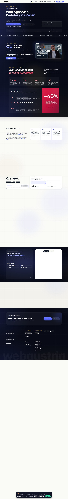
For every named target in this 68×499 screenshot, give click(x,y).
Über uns (7, 332)
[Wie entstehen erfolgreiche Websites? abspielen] (48, 50)
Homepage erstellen (38, 342)
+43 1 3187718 (8, 343)
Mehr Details (19, 496)
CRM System (27, 336)
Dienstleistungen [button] (42, 1)
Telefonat (46, 251)
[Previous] (6, 297)
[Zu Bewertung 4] (35, 169)
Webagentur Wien (19, 134)
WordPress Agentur (28, 333)
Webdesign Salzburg (38, 345)
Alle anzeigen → (59, 287)
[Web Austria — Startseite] (7, 1)
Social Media (27, 344)
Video (52, 251)
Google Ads (27, 342)
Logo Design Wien (38, 350)
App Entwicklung (28, 334)
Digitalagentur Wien (38, 347)
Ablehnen (35, 496)
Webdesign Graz (37, 341)
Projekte (7, 330)
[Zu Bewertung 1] (33, 169)
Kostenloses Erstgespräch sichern (13, 24)
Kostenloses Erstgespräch (14, 237)
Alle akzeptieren (47, 496)
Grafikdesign (37, 333)
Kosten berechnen (57, 319)
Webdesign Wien (37, 344)
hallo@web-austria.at (10, 341)
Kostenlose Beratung (10, 58)
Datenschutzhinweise (25, 496)
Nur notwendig (41, 496)
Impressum (31, 496)
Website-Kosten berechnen (28, 24)
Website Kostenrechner (10, 333)
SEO (25, 341)
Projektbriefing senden (14, 239)
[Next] (62, 297)
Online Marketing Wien (38, 348)
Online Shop (27, 337)
